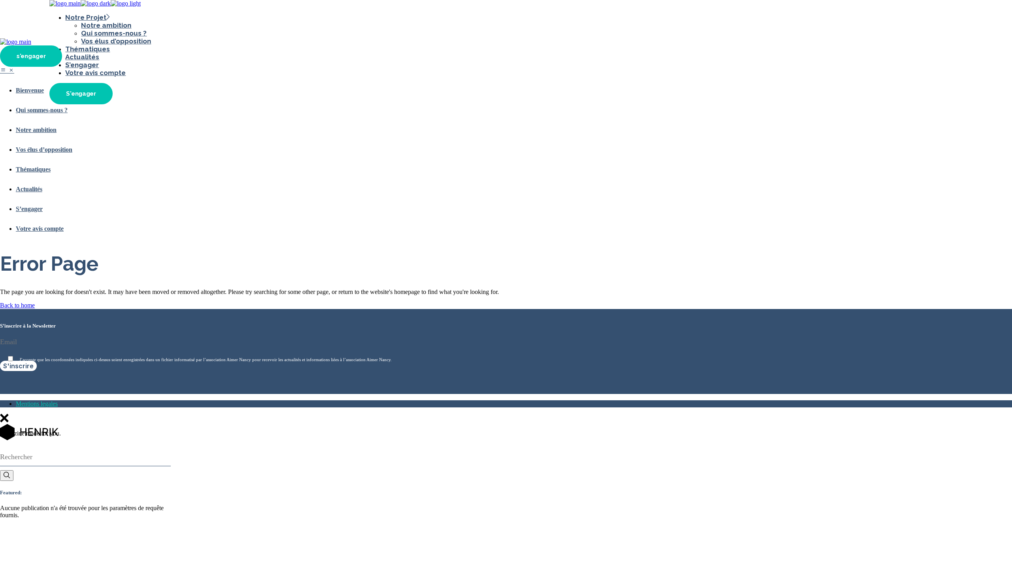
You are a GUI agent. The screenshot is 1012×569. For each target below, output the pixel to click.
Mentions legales (37, 403)
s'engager (31, 56)
